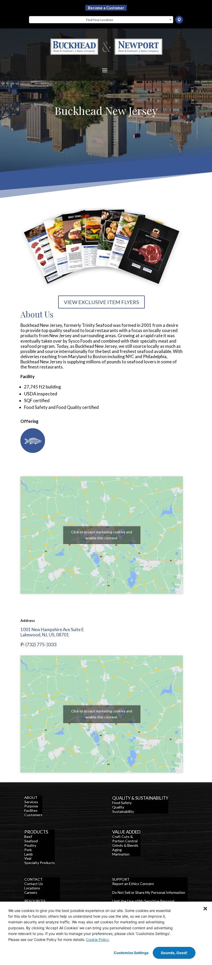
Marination (121, 854)
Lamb (28, 854)
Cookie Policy (97, 939)
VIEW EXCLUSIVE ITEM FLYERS (101, 302)
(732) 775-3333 (40, 644)
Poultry (30, 845)
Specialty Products (39, 862)
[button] (205, 908)
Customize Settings (131, 953)
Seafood (31, 841)
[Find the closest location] (179, 20)
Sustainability (123, 811)
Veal (27, 858)
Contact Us (33, 883)
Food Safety (122, 802)
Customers (33, 815)
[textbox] (101, 20)
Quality (118, 807)
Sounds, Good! (174, 953)
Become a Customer (106, 7)
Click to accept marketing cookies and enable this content (101, 535)
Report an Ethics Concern (133, 883)
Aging (117, 850)
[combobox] (101, 19)
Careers (30, 892)
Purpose (31, 806)
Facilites (30, 810)
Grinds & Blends (125, 845)
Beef (28, 836)
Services (31, 802)
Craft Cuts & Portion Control (125, 838)
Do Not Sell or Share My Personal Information (148, 892)
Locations (32, 888)
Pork (28, 850)
